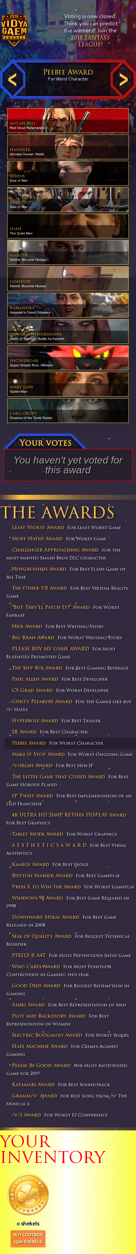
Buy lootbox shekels (28, 1238)
